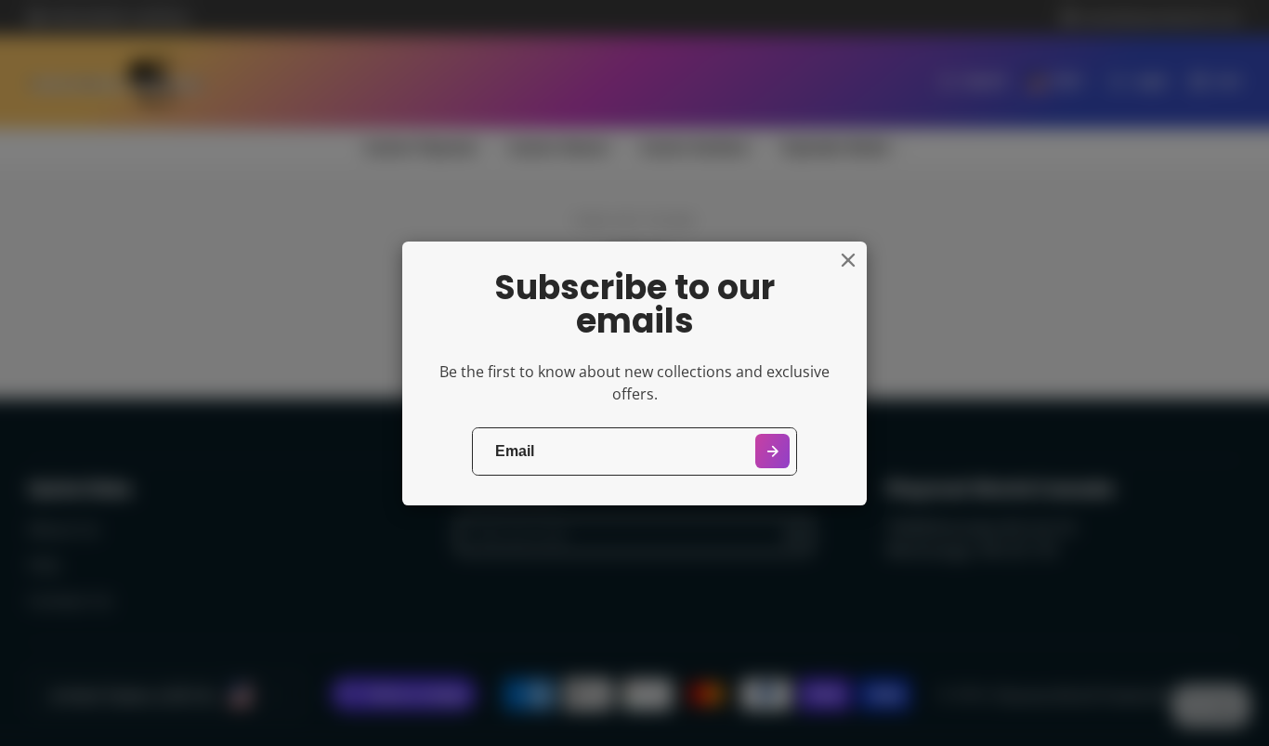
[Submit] (772, 451)
